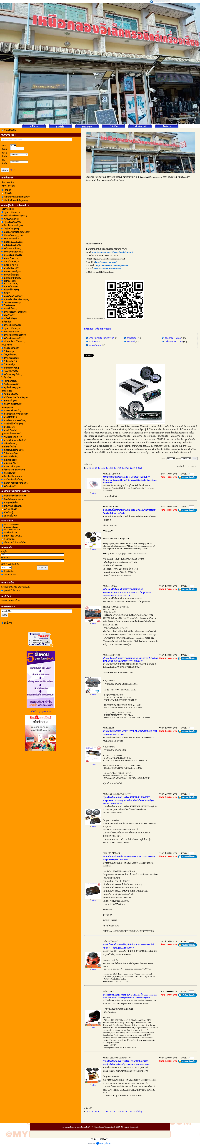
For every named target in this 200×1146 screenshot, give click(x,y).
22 (131, 468)
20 (126, 468)
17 (118, 468)
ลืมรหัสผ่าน (9, 571)
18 (120, 468)
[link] (109, 259)
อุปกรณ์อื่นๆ (132, 338)
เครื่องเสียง (88, 329)
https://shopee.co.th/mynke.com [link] (107, 268)
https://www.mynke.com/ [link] (106, 262)
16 (115, 468)
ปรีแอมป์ (131, 341)
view (93, 493)
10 (99, 468)
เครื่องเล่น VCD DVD (174, 341)
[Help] (12, 170)
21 (128, 468)
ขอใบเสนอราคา (140, 126)
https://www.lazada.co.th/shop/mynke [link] (112, 265)
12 (104, 468)
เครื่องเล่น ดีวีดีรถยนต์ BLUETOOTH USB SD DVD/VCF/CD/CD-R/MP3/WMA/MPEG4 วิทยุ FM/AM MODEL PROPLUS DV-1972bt (127, 592)
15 (112, 468)
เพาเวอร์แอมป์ (95, 345)
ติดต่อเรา (167, 126)
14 (110, 468)
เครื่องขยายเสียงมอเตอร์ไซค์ (101, 338)
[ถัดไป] (139, 468)
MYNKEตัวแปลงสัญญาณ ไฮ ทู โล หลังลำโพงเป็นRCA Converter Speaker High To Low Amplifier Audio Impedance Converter (130, 480)
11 (102, 468)
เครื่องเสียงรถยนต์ (103, 329)
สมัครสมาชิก (10, 574)
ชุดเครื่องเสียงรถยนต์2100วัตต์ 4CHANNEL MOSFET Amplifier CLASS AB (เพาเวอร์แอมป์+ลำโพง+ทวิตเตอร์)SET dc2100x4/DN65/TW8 (129, 800)
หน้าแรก (34, 126)
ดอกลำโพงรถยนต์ (173, 338)
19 (123, 468)
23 (133, 468)
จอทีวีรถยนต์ (94, 341)
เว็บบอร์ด (114, 126)
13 (107, 468)
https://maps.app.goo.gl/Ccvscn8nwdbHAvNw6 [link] (112, 252)
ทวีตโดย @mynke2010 (41, 711)
